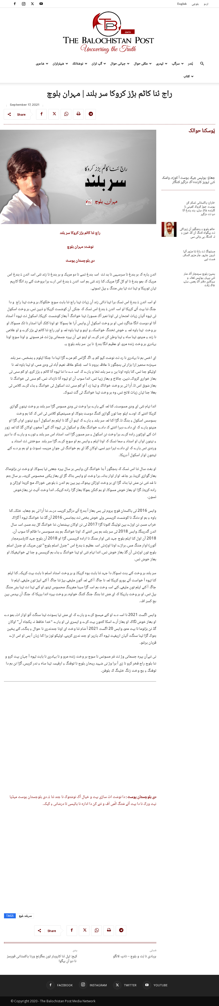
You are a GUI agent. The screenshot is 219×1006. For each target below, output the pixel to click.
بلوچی (195, 4)
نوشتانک (77, 64)
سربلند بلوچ (25, 916)
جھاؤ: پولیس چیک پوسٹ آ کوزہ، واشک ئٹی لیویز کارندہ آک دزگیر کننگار (188, 180)
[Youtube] (41, 3)
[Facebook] (15, 3)
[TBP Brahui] (109, 32)
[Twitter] (32, 3)
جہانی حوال (118, 64)
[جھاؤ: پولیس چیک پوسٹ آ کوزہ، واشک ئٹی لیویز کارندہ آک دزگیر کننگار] (188, 153)
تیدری (159, 64)
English (182, 4)
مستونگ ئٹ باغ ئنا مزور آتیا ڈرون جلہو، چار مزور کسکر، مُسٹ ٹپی (199, 255)
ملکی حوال (141, 64)
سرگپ (176, 64)
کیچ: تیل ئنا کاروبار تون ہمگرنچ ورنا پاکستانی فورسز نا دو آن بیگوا (42, 958)
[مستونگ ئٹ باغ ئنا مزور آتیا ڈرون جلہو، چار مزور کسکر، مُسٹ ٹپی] (169, 251)
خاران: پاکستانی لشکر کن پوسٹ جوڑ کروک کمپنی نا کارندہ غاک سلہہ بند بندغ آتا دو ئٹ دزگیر (198, 208)
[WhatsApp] (66, 114)
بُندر (190, 64)
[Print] (78, 114)
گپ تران (97, 64)
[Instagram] (23, 3)
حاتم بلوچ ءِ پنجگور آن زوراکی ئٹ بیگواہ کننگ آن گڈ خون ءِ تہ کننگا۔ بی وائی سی (197, 233)
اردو (206, 4)
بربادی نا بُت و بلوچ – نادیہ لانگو (134, 956)
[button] (201, 63)
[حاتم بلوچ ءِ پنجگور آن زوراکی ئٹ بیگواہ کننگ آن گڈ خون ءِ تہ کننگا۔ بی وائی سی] (169, 229)
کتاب (186, 76)
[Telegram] (90, 114)
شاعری (40, 64)
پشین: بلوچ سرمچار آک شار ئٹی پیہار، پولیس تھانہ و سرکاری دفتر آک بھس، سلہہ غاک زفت (199, 279)
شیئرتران (58, 64)
